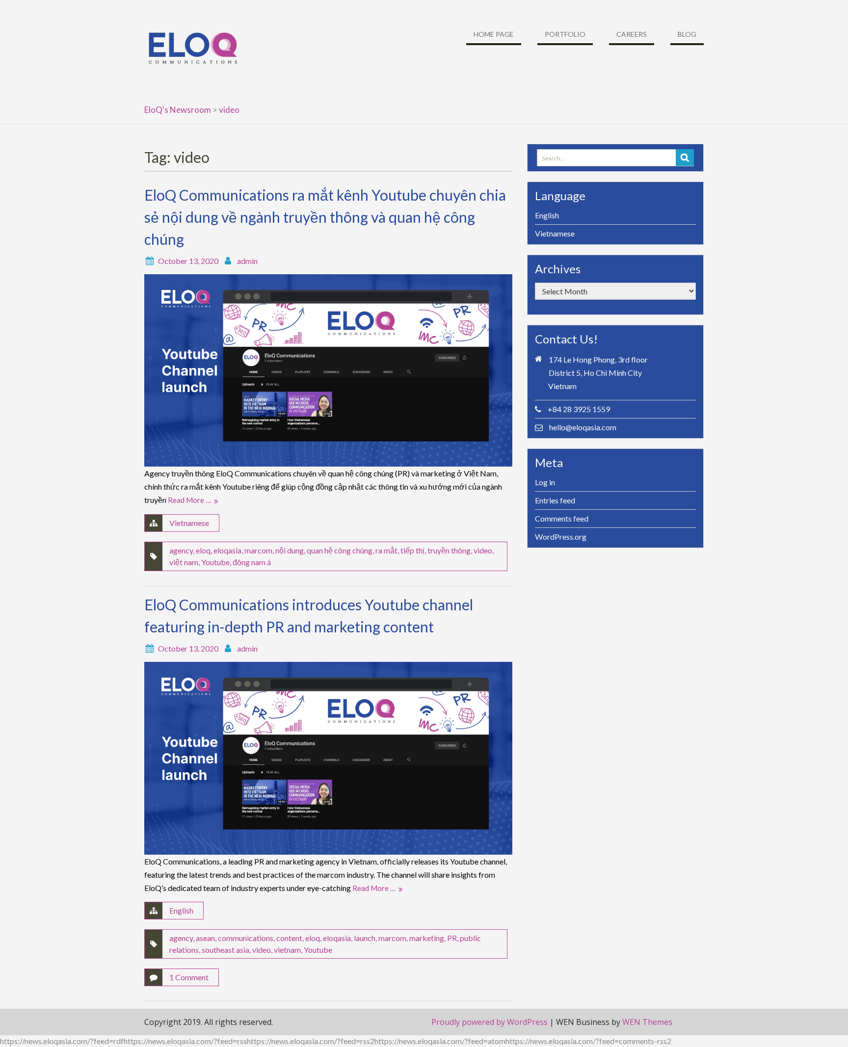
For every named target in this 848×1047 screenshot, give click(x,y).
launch (364, 937)
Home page (494, 34)
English (181, 910)
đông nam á (252, 562)
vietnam (287, 949)
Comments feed (561, 518)
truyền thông (449, 550)
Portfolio (565, 34)
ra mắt (386, 550)
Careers (631, 34)
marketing (426, 937)
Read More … (189, 500)
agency (181, 550)
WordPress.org (560, 536)
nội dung (289, 550)
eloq (203, 550)
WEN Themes (647, 1022)
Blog (687, 34)
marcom (258, 550)
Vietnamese (189, 522)
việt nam (183, 562)
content (289, 937)
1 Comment (189, 977)
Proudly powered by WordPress (489, 1022)
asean (205, 937)
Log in (545, 482)
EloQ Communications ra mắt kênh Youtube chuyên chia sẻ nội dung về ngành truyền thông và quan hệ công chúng (325, 217)
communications (245, 937)
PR (452, 937)
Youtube (215, 562)
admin (247, 260)
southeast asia (225, 949)
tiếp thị (412, 550)
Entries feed (555, 500)
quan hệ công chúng (339, 550)
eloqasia (227, 550)
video (483, 550)
